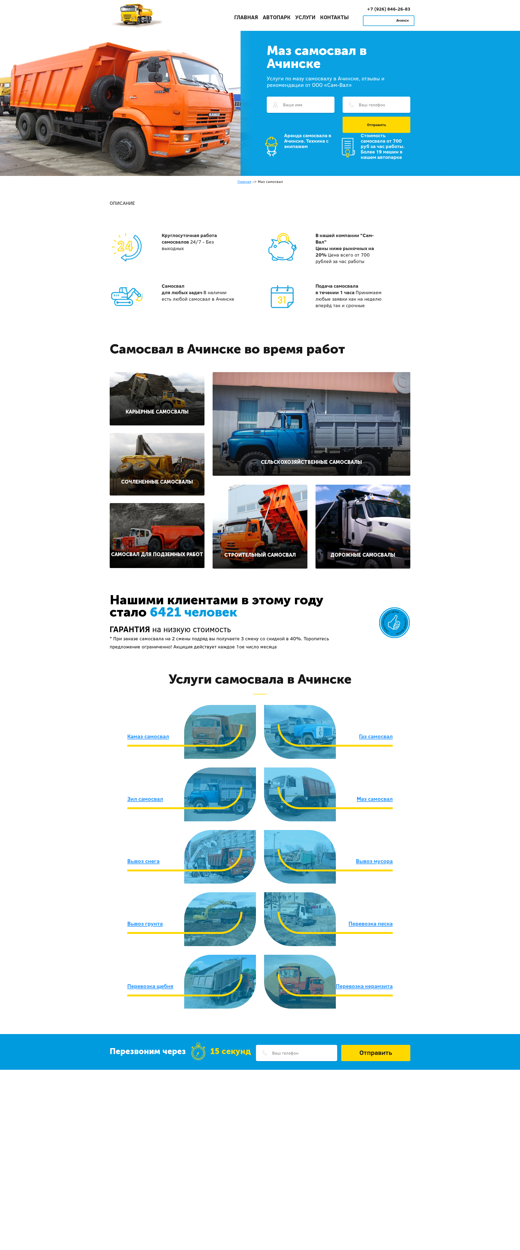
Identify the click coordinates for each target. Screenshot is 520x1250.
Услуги (305, 17)
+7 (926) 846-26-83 (388, 8)
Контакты (334, 17)
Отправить (376, 124)
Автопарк (277, 17)
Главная (246, 17)
